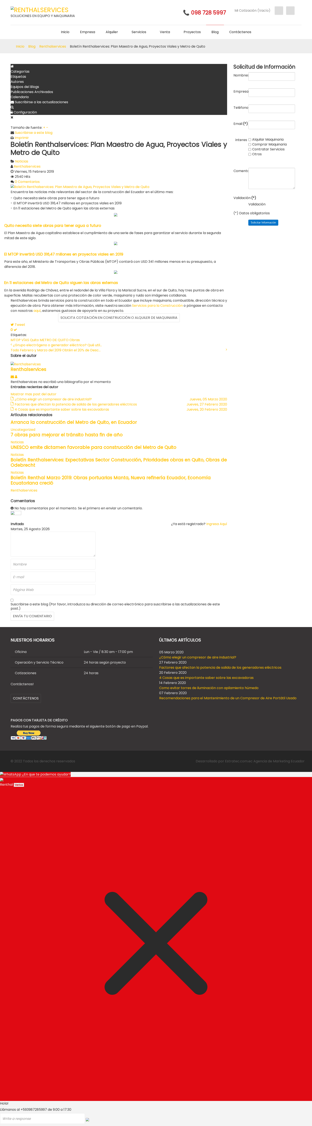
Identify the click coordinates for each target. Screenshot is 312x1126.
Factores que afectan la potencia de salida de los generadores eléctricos (220, 667)
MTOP (16, 340)
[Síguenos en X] (290, 10)
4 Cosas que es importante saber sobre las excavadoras (206, 677)
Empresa (240, 91)
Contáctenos (26, 698)
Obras (74, 340)
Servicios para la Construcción (157, 305)
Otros (257, 154)
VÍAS (25, 340)
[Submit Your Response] (87, 1119)
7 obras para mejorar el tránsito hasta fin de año (67, 435)
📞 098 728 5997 (204, 12)
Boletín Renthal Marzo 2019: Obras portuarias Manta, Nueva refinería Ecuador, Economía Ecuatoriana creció (111, 480)
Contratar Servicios (268, 149)
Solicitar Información (263, 222)
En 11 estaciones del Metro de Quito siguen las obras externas (61, 282)
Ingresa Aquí (216, 523)
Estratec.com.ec (239, 761)
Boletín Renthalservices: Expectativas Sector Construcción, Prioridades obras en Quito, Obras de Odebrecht (119, 462)
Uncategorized (23, 429)
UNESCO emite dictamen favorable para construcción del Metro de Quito (93, 447)
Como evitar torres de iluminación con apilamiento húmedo (209, 687)
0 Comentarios (27, 181)
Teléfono (240, 107)
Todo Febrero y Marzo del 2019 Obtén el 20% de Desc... (56, 350)
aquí (37, 310)
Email (240, 123)
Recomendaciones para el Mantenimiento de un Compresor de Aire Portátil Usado (228, 698)
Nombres (240, 75)
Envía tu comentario (32, 616)
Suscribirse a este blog (33, 132)
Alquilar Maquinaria (268, 139)
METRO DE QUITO (54, 340)
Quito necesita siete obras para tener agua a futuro (52, 225)
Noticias (21, 161)
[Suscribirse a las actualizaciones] (13, 376)
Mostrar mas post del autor (33, 394)
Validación (240, 197)
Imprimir (22, 137)
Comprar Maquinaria (269, 144)
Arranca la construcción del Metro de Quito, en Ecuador (74, 422)
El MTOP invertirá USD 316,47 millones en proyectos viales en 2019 (63, 254)
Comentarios (240, 170)
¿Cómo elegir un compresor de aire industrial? (197, 657)
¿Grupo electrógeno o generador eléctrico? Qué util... (57, 345)
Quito (34, 340)
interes (241, 139)
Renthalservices (27, 166)
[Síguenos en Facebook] (279, 10)
